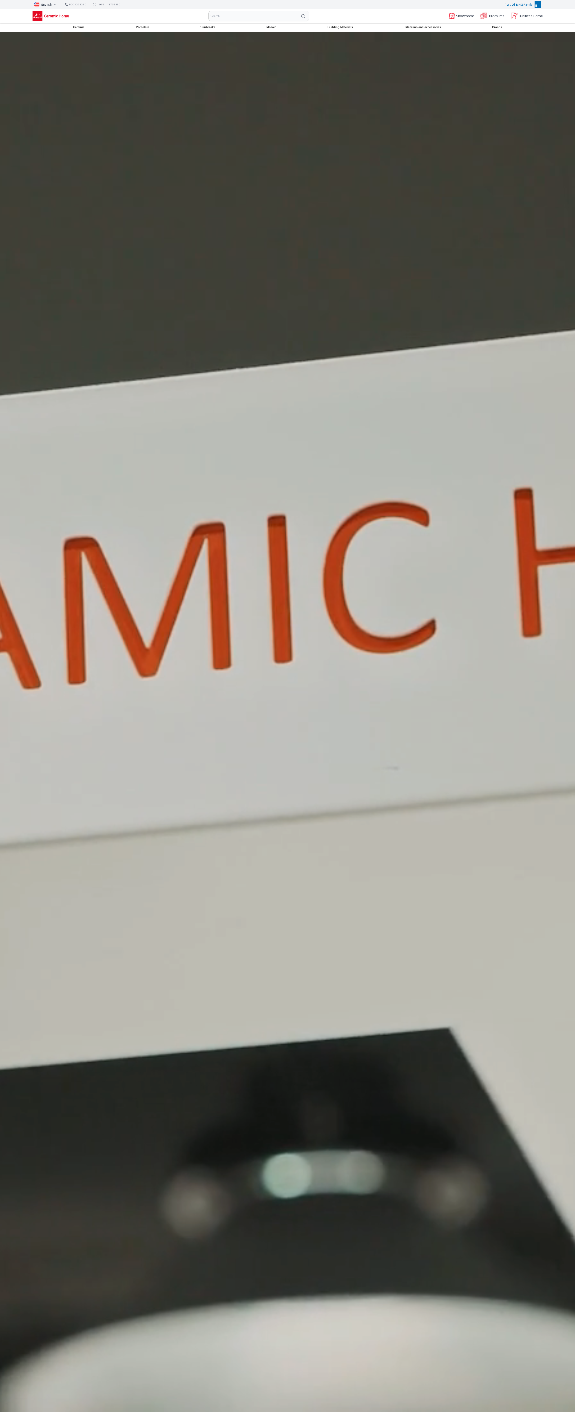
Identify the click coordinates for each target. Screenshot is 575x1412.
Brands (497, 27)
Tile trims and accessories (422, 27)
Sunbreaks (207, 27)
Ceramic (78, 27)
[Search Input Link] (303, 16)
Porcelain (142, 27)
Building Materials (340, 27)
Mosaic (271, 27)
